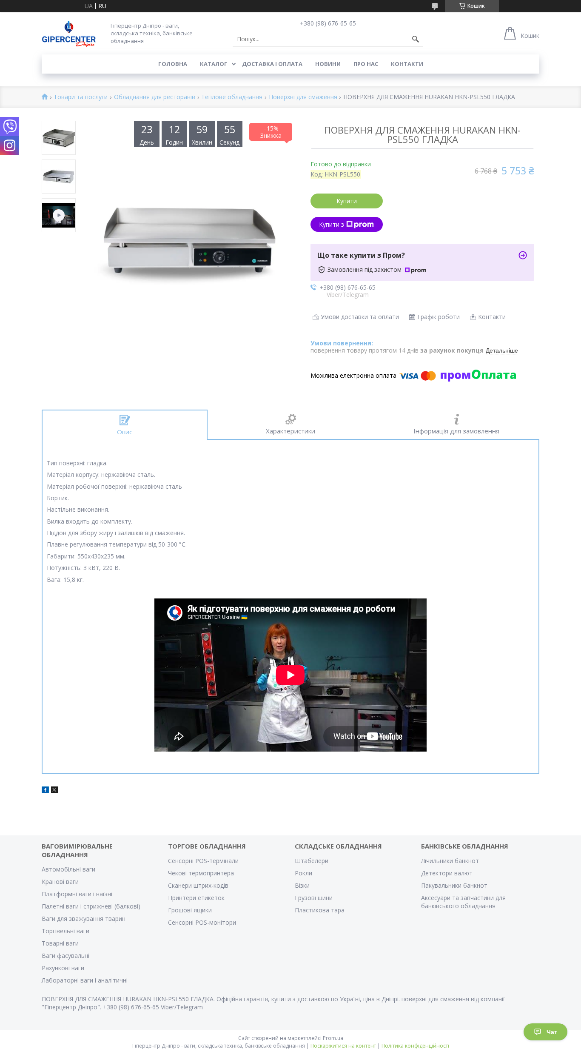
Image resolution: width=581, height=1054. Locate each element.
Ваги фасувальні (65, 955)
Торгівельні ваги (65, 931)
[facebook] (45, 791)
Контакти (407, 64)
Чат (552, 1031)
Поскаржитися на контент (343, 1045)
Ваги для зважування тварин (83, 918)
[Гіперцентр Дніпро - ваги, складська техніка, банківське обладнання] (69, 33)
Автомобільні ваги (68, 869)
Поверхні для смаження (303, 97)
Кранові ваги (60, 881)
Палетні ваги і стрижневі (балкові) (91, 906)
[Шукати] (415, 39)
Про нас (365, 64)
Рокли (303, 873)
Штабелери (311, 861)
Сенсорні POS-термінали (203, 861)
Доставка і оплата (272, 64)
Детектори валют (447, 873)
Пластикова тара (320, 910)
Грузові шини (314, 898)
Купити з (331, 224)
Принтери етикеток (196, 898)
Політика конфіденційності (415, 1045)
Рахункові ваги (63, 968)
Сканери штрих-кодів (198, 885)
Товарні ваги (60, 943)
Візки (302, 885)
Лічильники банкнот (450, 861)
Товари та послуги (81, 97)
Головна (172, 64)
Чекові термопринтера (201, 873)
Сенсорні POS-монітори (202, 922)
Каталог (214, 64)
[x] (54, 791)
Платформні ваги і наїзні (77, 894)
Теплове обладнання (231, 97)
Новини (328, 64)
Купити (346, 201)
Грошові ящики (190, 910)
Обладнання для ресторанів (154, 97)
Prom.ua (333, 1038)
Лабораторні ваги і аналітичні (85, 980)
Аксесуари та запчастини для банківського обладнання (463, 902)
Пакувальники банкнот (454, 885)
